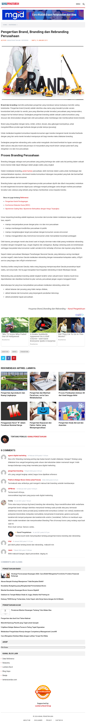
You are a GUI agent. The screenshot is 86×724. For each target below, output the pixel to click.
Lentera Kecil (7, 667)
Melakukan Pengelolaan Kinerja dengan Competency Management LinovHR (29, 631)
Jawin (10, 550)
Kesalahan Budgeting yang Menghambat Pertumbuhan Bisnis (23, 586)
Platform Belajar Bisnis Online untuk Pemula (24, 480)
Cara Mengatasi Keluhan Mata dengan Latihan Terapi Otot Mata (24, 636)
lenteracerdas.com (9, 680)
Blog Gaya (6, 671)
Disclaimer (38, 720)
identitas (5, 351)
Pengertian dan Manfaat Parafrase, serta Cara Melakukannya (40, 395)
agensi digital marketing (17, 455)
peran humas (27, 171)
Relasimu (6, 663)
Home (5, 25)
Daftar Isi (59, 720)
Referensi (12, 25)
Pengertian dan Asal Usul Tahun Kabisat (15, 618)
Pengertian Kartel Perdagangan (16, 201)
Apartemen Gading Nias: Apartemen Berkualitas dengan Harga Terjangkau (32, 209)
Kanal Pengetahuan (76, 308)
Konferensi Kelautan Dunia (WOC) (17, 205)
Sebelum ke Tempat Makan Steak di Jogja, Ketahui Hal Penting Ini (25, 595)
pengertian (24, 351)
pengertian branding (15, 471)
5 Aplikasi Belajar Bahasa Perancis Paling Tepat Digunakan (23, 627)
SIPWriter (11, 489)
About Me (26, 720)
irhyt (9, 541)
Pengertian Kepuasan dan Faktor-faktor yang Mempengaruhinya (41, 425)
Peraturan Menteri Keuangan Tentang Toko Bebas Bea (31, 610)
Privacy (49, 720)
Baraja (4, 675)
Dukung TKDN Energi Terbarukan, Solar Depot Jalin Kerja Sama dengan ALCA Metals (32, 599)
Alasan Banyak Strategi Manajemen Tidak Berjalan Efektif (22, 581)
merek (14, 351)
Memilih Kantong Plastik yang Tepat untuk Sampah (20, 623)
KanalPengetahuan (13, 40)
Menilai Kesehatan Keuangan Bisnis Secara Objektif (20, 590)
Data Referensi (8, 659)
